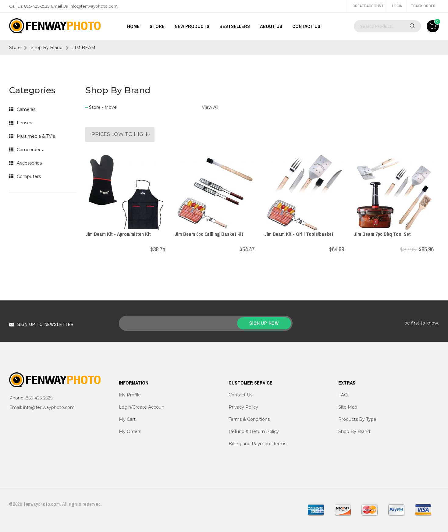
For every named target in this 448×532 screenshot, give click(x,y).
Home (133, 26)
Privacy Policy (243, 407)
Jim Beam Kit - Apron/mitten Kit (118, 234)
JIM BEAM (84, 47)
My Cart (127, 419)
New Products (192, 26)
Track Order (423, 6)
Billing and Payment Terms (257, 443)
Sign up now (264, 323)
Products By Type (357, 419)
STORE (157, 26)
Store (15, 47)
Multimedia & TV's (36, 136)
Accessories (29, 163)
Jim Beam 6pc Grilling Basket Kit (209, 234)
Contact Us (306, 26)
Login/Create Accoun (141, 407)
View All (210, 107)
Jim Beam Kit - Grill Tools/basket (298, 234)
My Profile (130, 395)
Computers (29, 176)
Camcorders (30, 149)
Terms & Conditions (249, 419)
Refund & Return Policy (254, 431)
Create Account (368, 6)
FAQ (343, 395)
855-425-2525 (36, 6)
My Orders (130, 431)
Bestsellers (234, 26)
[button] (11, 109)
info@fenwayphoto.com (93, 6)
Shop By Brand (46, 47)
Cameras (26, 109)
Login (397, 6)
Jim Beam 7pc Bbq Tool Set (382, 234)
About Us (271, 26)
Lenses (24, 123)
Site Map (347, 407)
